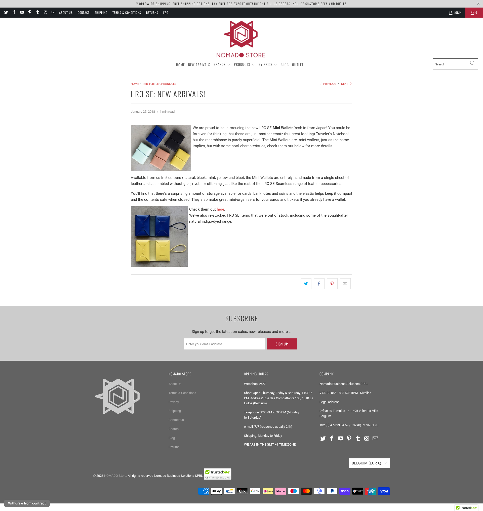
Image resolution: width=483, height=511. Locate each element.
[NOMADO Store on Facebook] (14, 12)
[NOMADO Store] (241, 39)
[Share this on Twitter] (306, 283)
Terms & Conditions (126, 12)
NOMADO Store (115, 476)
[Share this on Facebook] (319, 283)
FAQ (165, 12)
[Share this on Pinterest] (332, 283)
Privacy (174, 402)
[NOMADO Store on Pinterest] (29, 12)
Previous (329, 84)
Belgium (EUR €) (366, 463)
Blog (172, 438)
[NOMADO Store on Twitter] (6, 12)
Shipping (101, 12)
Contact (84, 12)
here (220, 209)
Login (458, 12)
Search (174, 429)
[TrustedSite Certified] (218, 474)
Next (345, 84)
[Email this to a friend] (345, 283)
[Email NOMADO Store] (53, 12)
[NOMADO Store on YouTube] (22, 12)
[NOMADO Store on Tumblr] (37, 12)
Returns (152, 12)
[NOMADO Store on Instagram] (45, 12)
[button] (222, 64)
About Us (66, 12)
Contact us (176, 420)
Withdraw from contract (27, 503)
